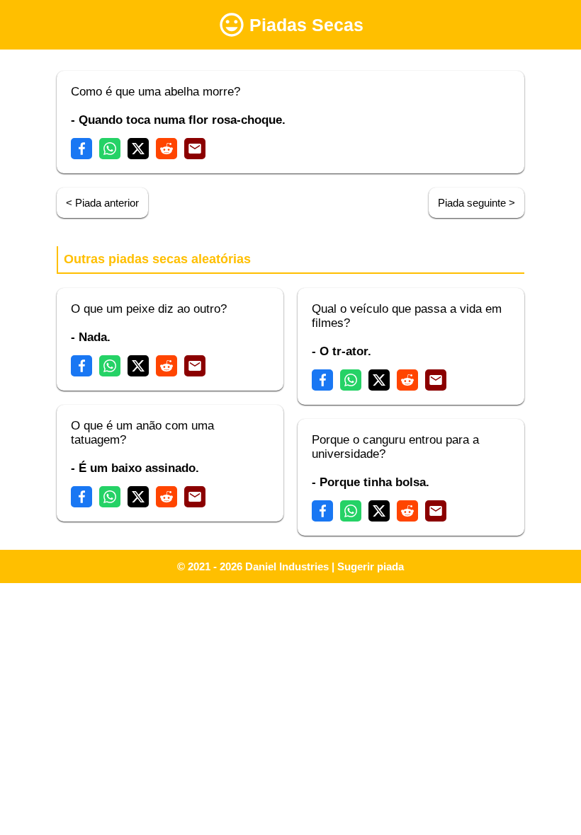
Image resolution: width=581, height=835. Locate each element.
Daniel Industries (287, 566)
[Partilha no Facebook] (81, 148)
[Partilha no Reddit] (166, 148)
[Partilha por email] (194, 148)
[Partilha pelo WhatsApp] (109, 148)
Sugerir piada (370, 566)
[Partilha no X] (138, 148)
